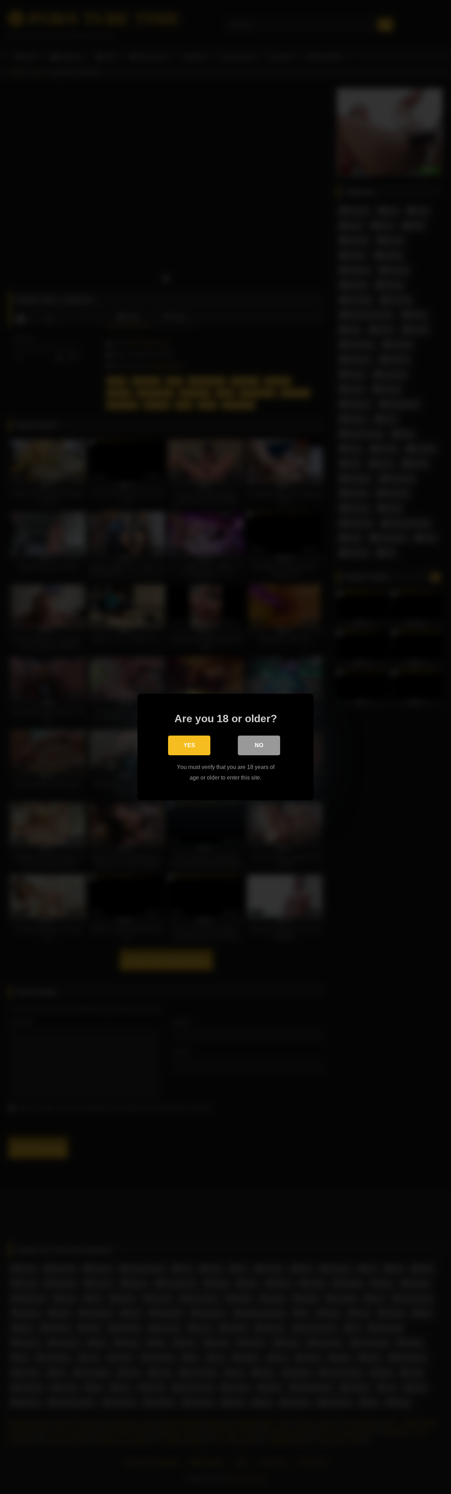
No (259, 745)
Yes (189, 745)
